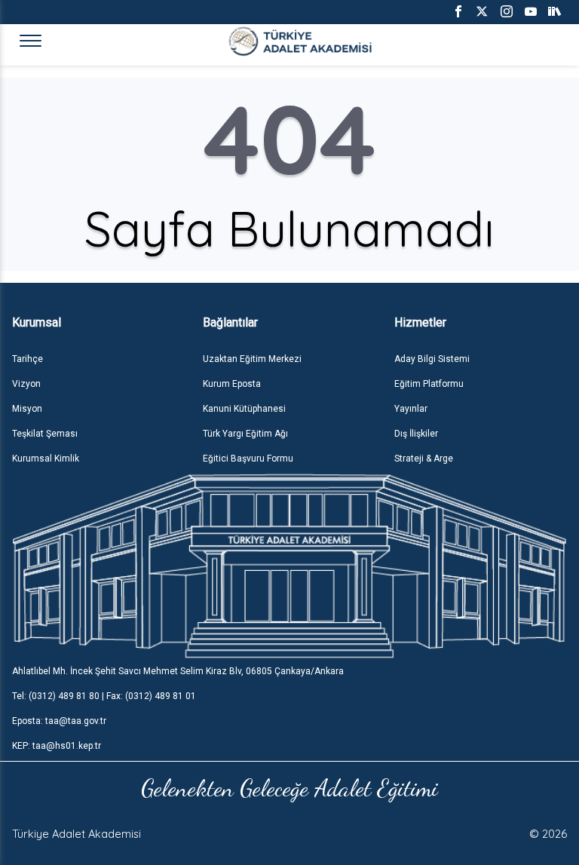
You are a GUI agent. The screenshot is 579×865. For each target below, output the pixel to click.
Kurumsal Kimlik (45, 458)
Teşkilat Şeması (45, 433)
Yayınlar (410, 408)
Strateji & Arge (423, 458)
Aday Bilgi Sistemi (432, 359)
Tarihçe (27, 359)
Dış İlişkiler (416, 433)
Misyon (27, 408)
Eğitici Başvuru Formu (248, 458)
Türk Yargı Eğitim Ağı (245, 433)
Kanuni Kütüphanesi (244, 408)
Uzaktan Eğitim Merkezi (252, 359)
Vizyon (26, 384)
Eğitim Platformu (429, 384)
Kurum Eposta (232, 384)
